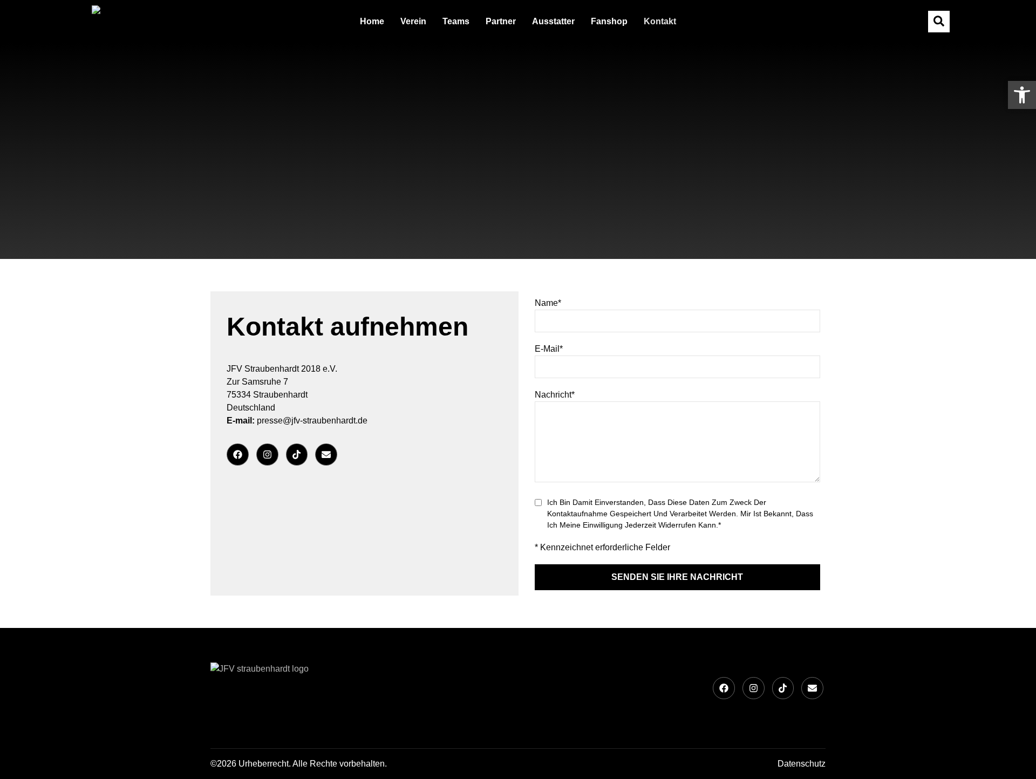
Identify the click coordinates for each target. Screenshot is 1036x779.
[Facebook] (238, 454)
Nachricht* (555, 394)
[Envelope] (326, 454)
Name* (548, 303)
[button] (1022, 95)
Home (372, 21)
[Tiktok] (297, 454)
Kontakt (660, 21)
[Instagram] (267, 454)
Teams (455, 21)
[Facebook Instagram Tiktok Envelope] (364, 454)
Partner (501, 21)
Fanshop (609, 21)
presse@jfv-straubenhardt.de (312, 420)
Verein (413, 21)
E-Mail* (549, 348)
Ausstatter (553, 21)
